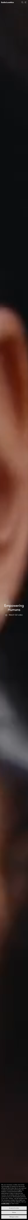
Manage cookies (14, 1217)
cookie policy (5, 1203)
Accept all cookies (14, 1208)
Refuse (14, 1212)
